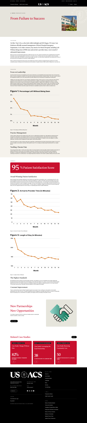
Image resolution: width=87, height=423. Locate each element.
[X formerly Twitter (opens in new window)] (29, 390)
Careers (75, 4)
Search (70, 4)
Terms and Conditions (49, 405)
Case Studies (47, 376)
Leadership (47, 380)
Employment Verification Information (51, 409)
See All (74, 337)
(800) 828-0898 (13, 387)
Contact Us (13, 390)
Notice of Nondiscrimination (50, 402)
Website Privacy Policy (49, 416)
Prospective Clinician (49, 393)
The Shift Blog (47, 387)
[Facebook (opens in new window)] (27, 390)
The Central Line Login (14, 398)
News (46, 382)
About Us (46, 373)
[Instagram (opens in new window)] (31, 390)
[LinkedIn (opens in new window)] (33, 390)
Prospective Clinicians (14, 4)
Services (14, 13)
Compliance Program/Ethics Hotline (51, 407)
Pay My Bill (12, 400)
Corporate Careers (48, 378)
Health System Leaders (23, 4)
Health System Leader (49, 396)
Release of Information (49, 413)
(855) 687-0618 (30, 383)
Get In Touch (13, 321)
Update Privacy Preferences (50, 418)
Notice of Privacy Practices (50, 411)
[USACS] (43, 4)
